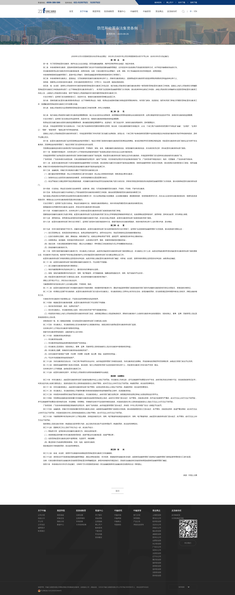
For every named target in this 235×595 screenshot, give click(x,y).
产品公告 (136, 521)
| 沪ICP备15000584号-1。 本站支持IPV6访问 (133, 587)
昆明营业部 (157, 566)
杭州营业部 (157, 521)
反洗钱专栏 (172, 11)
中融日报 (117, 515)
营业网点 (159, 11)
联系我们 (41, 531)
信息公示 (41, 518)
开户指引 (98, 515)
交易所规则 (80, 518)
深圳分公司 (157, 550)
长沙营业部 (157, 544)
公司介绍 (41, 515)
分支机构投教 (81, 525)
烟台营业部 (157, 531)
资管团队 (136, 518)
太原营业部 (157, 553)
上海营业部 (157, 515)
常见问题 (98, 534)
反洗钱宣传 (176, 515)
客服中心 (122, 11)
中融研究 (134, 11)
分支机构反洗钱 (178, 518)
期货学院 (96, 11)
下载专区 (98, 531)
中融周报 (117, 518)
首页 (71, 11)
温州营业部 (157, 569)
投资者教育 (109, 11)
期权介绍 (60, 521)
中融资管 (147, 11)
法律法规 (79, 515)
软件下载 (181, 2)
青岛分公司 (157, 518)
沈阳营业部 (157, 572)
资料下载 (193, 2)
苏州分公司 (157, 537)
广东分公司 (157, 547)
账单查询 (158, 2)
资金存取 (98, 518)
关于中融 (84, 11)
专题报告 (117, 525)
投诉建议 (98, 537)
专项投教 (79, 521)
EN (195, 11)
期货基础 (60, 515)
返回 (117, 491)
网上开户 (169, 2)
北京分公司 (157, 525)
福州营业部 (157, 563)
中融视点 (117, 521)
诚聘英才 (41, 528)
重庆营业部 (157, 560)
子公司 (40, 521)
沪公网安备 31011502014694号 (51, 591)
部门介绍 (136, 515)
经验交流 (60, 518)
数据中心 (60, 525)
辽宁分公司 (157, 556)
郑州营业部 (157, 576)
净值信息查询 (138, 525)
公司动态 (41, 525)
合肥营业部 (157, 540)
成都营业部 (157, 534)
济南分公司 (157, 528)
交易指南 (98, 521)
